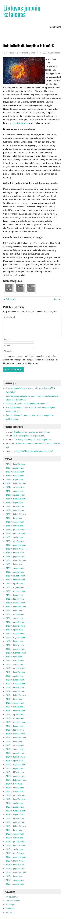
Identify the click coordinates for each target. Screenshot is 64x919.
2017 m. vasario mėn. (15, 788)
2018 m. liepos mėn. (14, 726)
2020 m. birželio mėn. (15, 645)
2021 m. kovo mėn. (14, 610)
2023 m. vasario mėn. (15, 522)
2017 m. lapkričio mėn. (15, 757)
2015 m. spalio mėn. (14, 849)
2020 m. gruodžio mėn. (15, 622)
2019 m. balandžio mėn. (16, 695)
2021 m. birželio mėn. (15, 599)
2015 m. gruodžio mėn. (15, 841)
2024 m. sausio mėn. (15, 491)
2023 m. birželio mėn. (15, 506)
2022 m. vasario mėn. (15, 568)
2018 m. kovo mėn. (14, 741)
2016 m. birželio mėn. (15, 818)
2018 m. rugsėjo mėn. (15, 718)
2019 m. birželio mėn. (15, 687)
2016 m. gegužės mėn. (15, 822)
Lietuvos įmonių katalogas (21, 11)
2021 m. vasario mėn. (15, 614)
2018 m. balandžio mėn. (16, 737)
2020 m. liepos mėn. (14, 641)
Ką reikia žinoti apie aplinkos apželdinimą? (34, 451)
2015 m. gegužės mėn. (15, 868)
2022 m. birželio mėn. (15, 553)
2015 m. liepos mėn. (14, 861)
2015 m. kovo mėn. (14, 876)
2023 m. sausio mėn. (15, 526)
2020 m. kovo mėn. (14, 657)
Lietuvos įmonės (53, 53)
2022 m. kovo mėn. (14, 564)
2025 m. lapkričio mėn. (15, 464)
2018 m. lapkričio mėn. (15, 711)
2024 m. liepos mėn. (14, 479)
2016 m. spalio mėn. (14, 803)
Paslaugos (10, 904)
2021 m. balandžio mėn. (16, 607)
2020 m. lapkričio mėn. (15, 626)
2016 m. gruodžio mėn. (15, 795)
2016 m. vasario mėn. (15, 834)
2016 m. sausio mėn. (15, 838)
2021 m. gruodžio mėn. (15, 576)
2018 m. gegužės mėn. (15, 734)
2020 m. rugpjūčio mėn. (16, 637)
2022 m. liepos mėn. (14, 549)
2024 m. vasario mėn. (15, 487)
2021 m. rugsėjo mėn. (15, 587)
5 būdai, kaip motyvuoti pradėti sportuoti (33, 440)
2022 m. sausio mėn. (15, 572)
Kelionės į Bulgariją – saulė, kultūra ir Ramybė (25, 404)
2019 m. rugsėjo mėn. (15, 680)
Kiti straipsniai (12, 897)
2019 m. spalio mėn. (14, 676)
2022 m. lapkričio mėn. (15, 533)
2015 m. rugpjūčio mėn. (16, 857)
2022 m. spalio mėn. (14, 537)
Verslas (9, 912)
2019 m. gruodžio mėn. (15, 668)
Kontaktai (55, 27)
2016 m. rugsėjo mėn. (15, 807)
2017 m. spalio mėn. (14, 761)
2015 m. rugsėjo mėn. (15, 853)
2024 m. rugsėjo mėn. (15, 476)
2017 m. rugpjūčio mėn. (16, 764)
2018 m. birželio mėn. (15, 730)
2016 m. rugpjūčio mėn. (16, 811)
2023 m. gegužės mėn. (15, 510)
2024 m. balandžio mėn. (16, 483)
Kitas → (57, 299)
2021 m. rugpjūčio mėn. (16, 591)
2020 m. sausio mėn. (15, 664)
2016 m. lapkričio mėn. (15, 799)
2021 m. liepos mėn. (14, 595)
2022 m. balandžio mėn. (16, 560)
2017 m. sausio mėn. (15, 791)
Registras (10, 53)
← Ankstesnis (9, 299)
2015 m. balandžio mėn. (16, 872)
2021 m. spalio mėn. (14, 583)
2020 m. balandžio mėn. (16, 653)
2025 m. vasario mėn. (15, 472)
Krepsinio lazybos (20, 123)
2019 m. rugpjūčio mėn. (16, 684)
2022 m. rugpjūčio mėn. (16, 545)
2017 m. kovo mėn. (14, 784)
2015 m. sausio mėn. (15, 884)
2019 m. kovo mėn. (14, 699)
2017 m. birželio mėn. (15, 772)
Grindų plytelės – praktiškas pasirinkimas (32, 432)
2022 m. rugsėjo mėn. (15, 541)
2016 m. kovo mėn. (14, 830)
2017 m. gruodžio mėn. (15, 753)
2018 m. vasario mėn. (15, 745)
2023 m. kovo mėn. (14, 518)
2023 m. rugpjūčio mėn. (16, 499)
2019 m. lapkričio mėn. (15, 672)
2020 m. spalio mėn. (14, 630)
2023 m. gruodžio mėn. (15, 495)
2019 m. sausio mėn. (15, 707)
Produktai (10, 908)
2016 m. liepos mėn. (14, 815)
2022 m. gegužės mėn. (15, 556)
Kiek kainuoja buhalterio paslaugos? (29, 436)
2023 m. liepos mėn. (14, 503)
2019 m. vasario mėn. (15, 703)
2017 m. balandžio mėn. (16, 780)
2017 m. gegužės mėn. (15, 776)
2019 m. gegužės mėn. (15, 691)
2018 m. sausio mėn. (15, 749)
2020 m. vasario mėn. (15, 660)
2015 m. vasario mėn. (15, 880)
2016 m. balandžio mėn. (16, 826)
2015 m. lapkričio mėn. (15, 845)
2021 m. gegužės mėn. (15, 603)
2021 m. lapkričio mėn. (15, 580)
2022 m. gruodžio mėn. (15, 529)
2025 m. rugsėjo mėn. (15, 468)
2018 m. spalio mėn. (14, 714)
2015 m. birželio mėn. (15, 865)
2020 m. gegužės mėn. (15, 649)
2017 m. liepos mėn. (14, 768)
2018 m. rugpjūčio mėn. (16, 722)
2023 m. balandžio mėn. (16, 514)
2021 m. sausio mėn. (15, 618)
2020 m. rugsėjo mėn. (15, 633)
